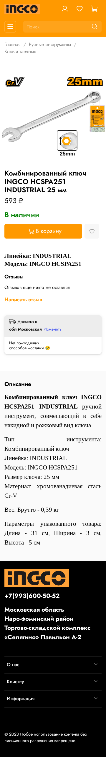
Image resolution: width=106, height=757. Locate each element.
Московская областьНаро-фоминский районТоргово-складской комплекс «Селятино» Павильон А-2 (47, 623)
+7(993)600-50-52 (32, 595)
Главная (12, 44)
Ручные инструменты (50, 44)
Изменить (53, 329)
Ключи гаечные (20, 51)
